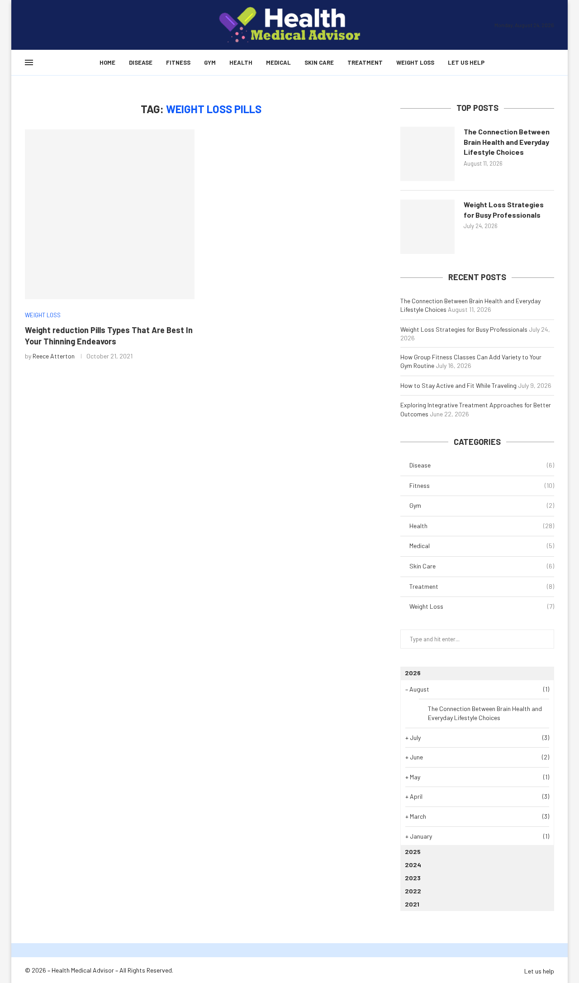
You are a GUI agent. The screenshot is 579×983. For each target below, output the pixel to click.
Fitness (178, 62)
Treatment (365, 62)
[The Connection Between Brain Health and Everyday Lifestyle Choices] (427, 154)
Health (240, 62)
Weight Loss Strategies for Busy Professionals (504, 209)
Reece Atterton (54, 356)
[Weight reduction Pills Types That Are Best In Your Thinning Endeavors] (110, 214)
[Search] (549, 62)
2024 (413, 864)
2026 (413, 673)
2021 (412, 904)
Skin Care (319, 62)
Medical (278, 62)
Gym (210, 62)
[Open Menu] (29, 62)
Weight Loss (415, 62)
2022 (413, 891)
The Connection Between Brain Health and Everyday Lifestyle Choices (507, 141)
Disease (140, 62)
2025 (413, 851)
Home (107, 62)
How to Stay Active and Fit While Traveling (458, 385)
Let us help (466, 62)
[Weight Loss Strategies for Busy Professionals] (427, 227)
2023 (413, 878)
